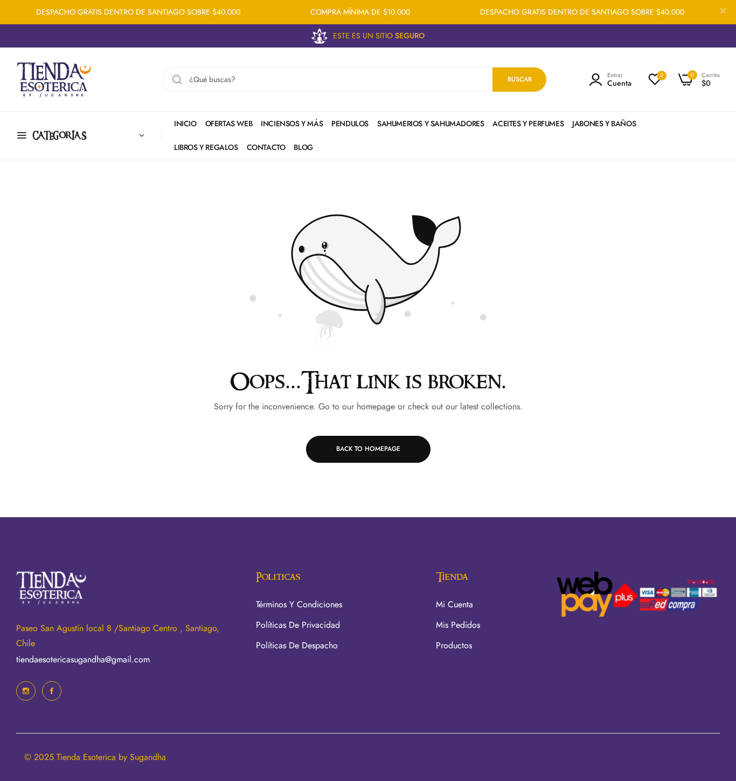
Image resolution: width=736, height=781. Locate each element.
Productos (454, 645)
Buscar (520, 79)
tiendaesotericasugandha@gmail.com (83, 659)
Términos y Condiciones (299, 604)
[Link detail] (26, 691)
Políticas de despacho (297, 645)
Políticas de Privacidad (298, 625)
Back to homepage (368, 449)
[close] (723, 12)
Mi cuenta (454, 604)
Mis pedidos (458, 625)
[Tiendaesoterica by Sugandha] (54, 79)
